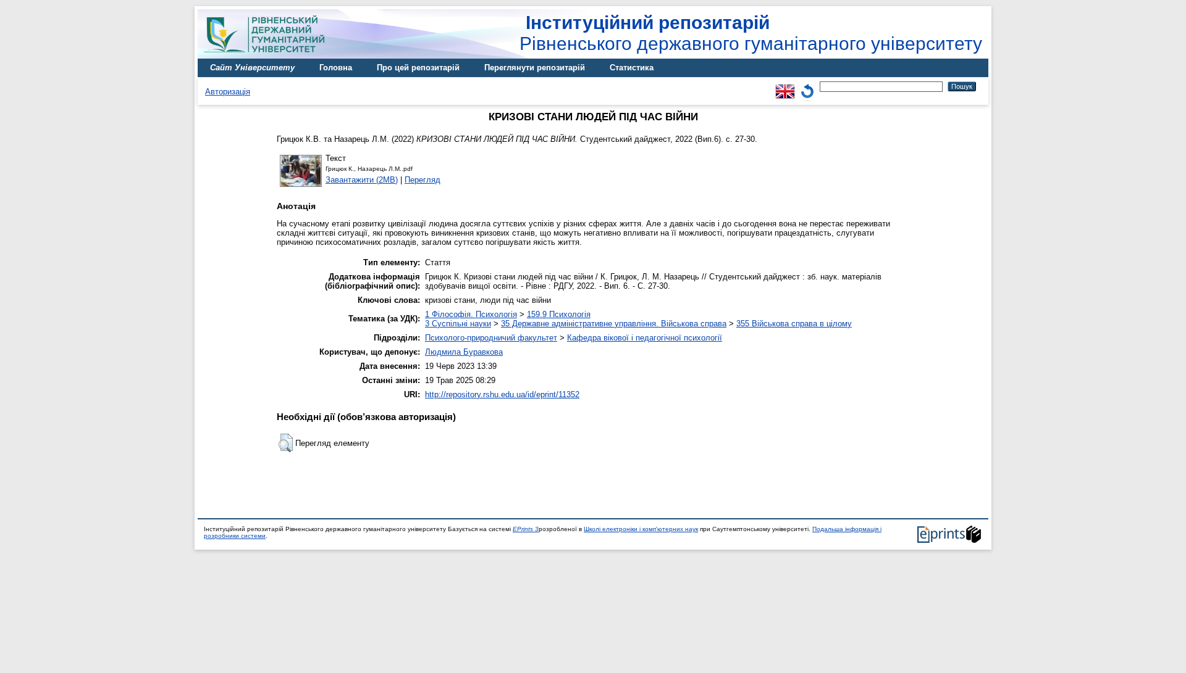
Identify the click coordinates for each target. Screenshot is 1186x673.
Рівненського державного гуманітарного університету (750, 33)
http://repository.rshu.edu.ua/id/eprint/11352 (502, 394)
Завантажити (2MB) (362, 179)
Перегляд (422, 179)
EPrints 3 (526, 529)
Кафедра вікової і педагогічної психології (644, 337)
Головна (335, 67)
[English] (785, 86)
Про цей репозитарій (418, 67)
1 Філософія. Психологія (471, 314)
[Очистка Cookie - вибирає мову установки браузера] (807, 86)
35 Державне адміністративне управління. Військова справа (613, 323)
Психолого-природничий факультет (491, 337)
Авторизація (227, 91)
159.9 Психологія (559, 314)
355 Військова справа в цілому (794, 323)
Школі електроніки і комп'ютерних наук (641, 529)
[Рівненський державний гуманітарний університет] (269, 55)
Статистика (632, 67)
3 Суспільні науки (458, 323)
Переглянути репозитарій (534, 67)
